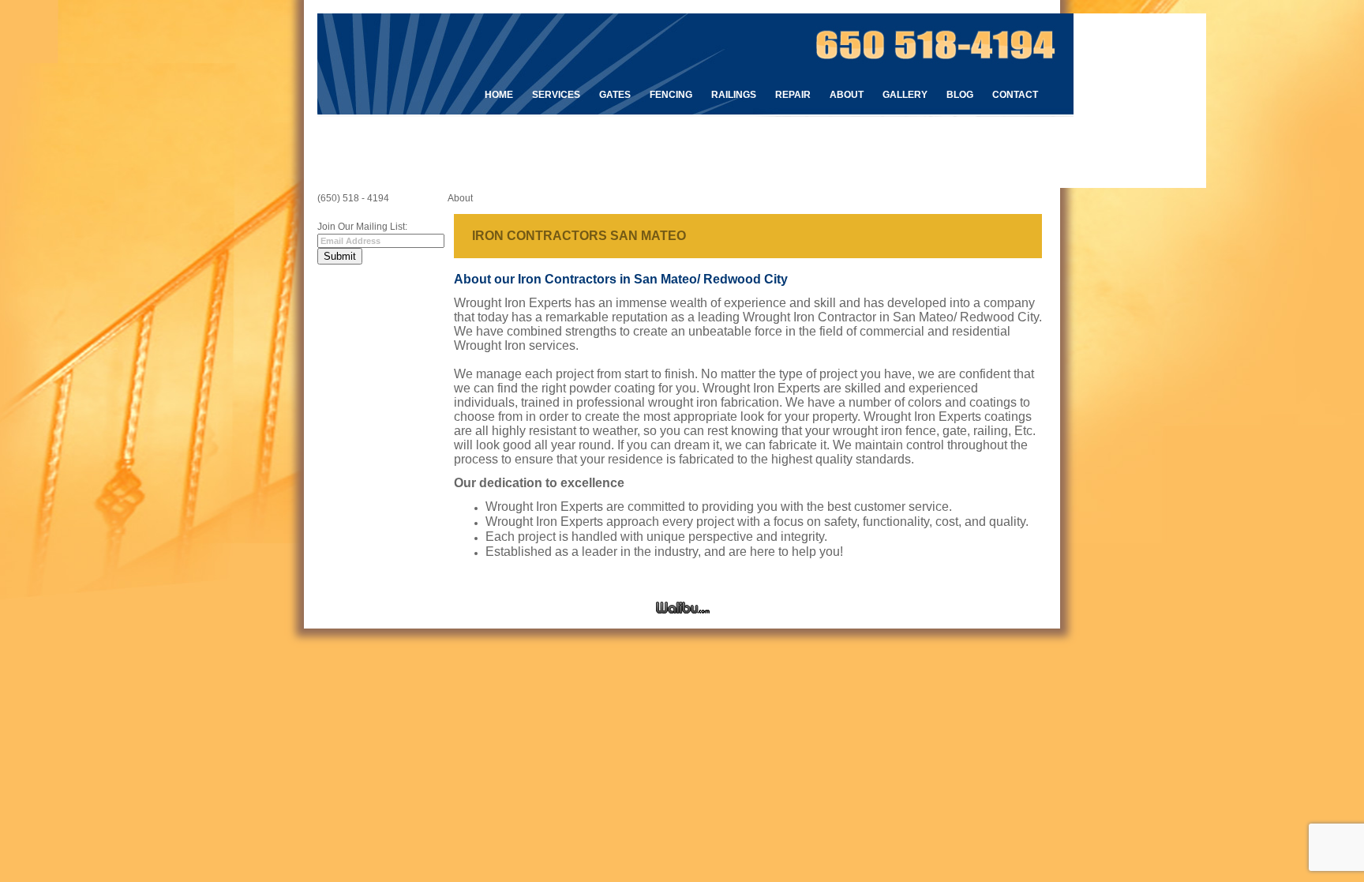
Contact (1015, 94)
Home (499, 94)
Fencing (671, 94)
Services (556, 94)
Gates (615, 94)
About (847, 94)
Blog (959, 94)
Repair (793, 94)
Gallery (904, 94)
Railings (733, 94)
